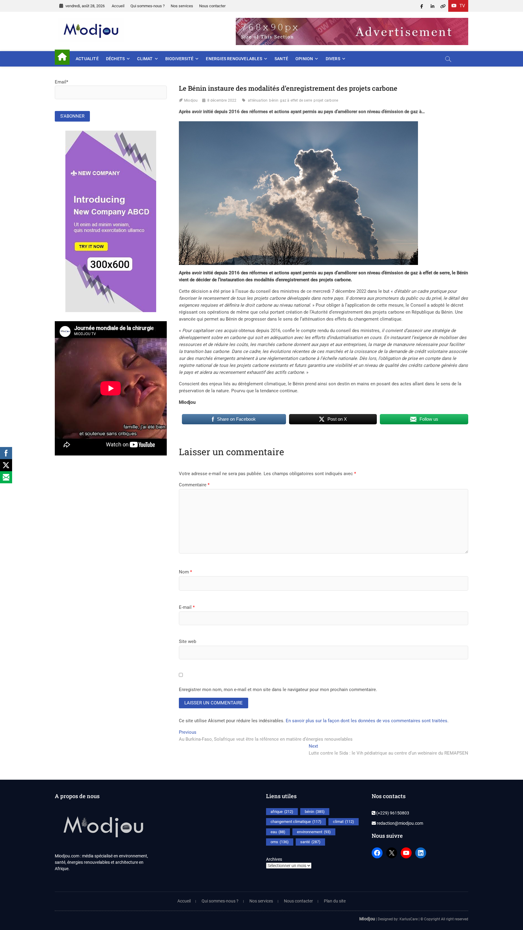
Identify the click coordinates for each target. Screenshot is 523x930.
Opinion (304, 58)
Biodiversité (179, 58)
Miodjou (191, 100)
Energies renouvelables (234, 58)
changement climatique (296, 821)
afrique (282, 811)
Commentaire (194, 485)
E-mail (187, 607)
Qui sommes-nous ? (147, 6)
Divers (333, 58)
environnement (314, 832)
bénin (273, 100)
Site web (187, 641)
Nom (185, 572)
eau (278, 832)
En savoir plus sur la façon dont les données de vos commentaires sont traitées (366, 720)
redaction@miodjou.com (399, 823)
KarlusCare (409, 919)
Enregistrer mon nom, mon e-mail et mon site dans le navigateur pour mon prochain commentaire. (278, 689)
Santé (281, 58)
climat (343, 821)
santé (310, 842)
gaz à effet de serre (296, 100)
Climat (145, 58)
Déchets (115, 58)
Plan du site (335, 901)
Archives (274, 859)
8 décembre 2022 (222, 100)
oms (280, 842)
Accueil (118, 6)
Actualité (87, 58)
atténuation (258, 100)
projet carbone (326, 100)
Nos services (182, 6)
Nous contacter (212, 6)
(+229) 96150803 (392, 813)
